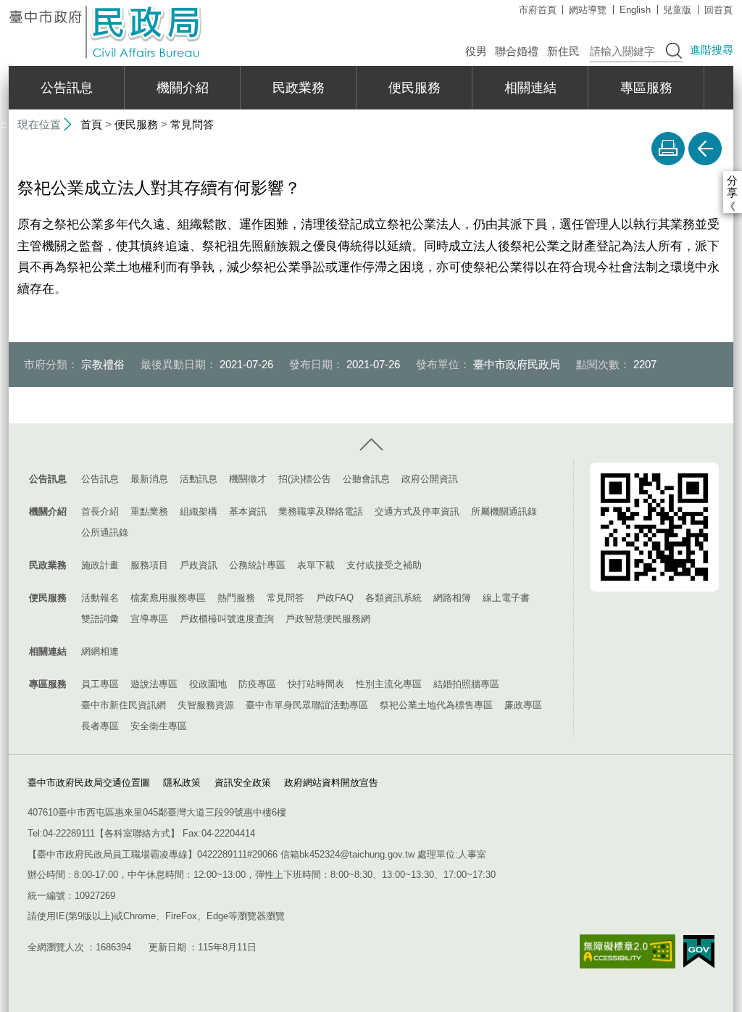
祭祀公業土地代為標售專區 (436, 705)
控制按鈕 (371, 445)
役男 (476, 51)
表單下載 (316, 565)
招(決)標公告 (304, 478)
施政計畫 (100, 565)
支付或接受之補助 (384, 565)
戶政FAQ (335, 597)
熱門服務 (236, 597)
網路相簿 (452, 597)
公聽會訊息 (366, 478)
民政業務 (298, 87)
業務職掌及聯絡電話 (320, 511)
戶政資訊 (198, 565)
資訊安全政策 (242, 782)
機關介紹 (183, 87)
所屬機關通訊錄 (504, 511)
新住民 (563, 51)
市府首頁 (537, 9)
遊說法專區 (154, 684)
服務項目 (149, 565)
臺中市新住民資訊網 (123, 705)
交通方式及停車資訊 (417, 511)
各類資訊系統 (393, 597)
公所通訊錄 (104, 532)
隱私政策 (182, 782)
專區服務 (646, 87)
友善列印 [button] (668, 148)
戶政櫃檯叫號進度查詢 (227, 618)
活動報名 (100, 597)
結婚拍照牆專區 (466, 684)
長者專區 (100, 726)
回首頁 (718, 9)
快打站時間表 (316, 684)
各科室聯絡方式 (137, 833)
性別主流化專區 (389, 684)
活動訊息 (198, 478)
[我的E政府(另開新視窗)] (698, 952)
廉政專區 (523, 705)
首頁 (91, 124)
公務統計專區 (257, 565)
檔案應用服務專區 (168, 597)
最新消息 (149, 478)
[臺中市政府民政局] (106, 32)
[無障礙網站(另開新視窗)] (627, 951)
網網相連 (100, 651)
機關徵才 (248, 478)
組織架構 (198, 511)
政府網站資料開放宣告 (331, 782)
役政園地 (208, 684)
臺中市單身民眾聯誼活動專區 (307, 705)
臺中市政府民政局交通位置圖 (89, 782)
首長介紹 (100, 511)
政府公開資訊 (429, 478)
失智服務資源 (206, 705)
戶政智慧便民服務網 (327, 618)
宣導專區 (149, 618)
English (635, 9)
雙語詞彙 (100, 618)
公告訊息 (67, 87)
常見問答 (192, 124)
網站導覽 (587, 9)
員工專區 (100, 684)
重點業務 (149, 511)
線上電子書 (506, 597)
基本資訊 (248, 511)
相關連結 (530, 87)
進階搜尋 (711, 49)
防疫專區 (257, 684)
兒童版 (677, 9)
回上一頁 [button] (705, 148)
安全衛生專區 (158, 726)
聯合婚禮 (516, 51)
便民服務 (414, 87)
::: (13, 428)
